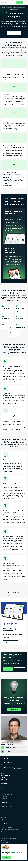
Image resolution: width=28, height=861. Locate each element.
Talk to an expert (14, 33)
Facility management (5, 810)
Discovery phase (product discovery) (9, 838)
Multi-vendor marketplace (19, 7)
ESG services (4, 796)
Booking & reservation (5, 815)
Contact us (19, 2)
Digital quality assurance (6, 831)
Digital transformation (5, 792)
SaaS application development (7, 787)
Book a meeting (14, 709)
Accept (6, 857)
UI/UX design (3, 833)
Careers (2, 771)
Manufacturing (4, 808)
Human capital (4, 817)
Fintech (2, 813)
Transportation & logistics (6, 806)
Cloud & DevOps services (6, 836)
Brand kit (3, 777)
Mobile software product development (9, 829)
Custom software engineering (7, 827)
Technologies (4, 798)
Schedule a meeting (5, 775)
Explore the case (9, 642)
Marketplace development (6, 794)
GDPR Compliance (5, 779)
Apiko (3, 7)
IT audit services (4, 840)
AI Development (4, 789)
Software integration (5, 842)
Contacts (3, 773)
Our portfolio (20, 669)
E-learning (3, 819)
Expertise (9, 7)
